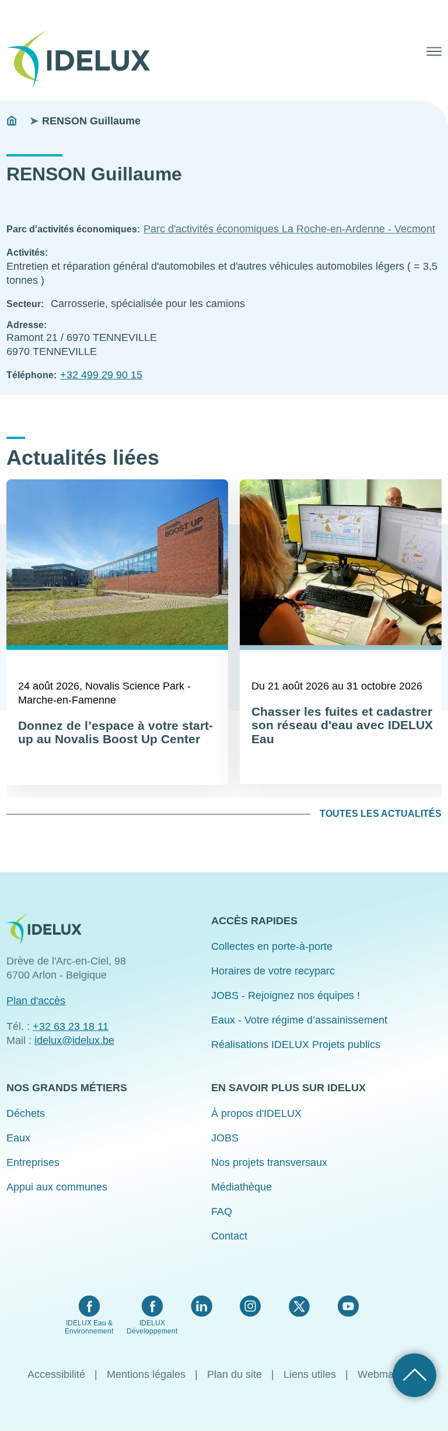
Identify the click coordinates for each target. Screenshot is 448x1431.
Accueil (11, 121)
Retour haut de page (414, 1375)
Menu (434, 51)
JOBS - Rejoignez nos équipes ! (285, 995)
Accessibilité (56, 1374)
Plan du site (234, 1374)
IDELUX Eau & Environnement (89, 1327)
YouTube (348, 1306)
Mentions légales (146, 1374)
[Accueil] (82, 59)
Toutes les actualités (381, 814)
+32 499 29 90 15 (101, 375)
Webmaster (384, 1374)
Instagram (250, 1306)
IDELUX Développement (152, 1327)
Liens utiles (310, 1374)
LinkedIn (201, 1306)
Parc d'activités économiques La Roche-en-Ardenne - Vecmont (289, 229)
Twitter (299, 1306)
